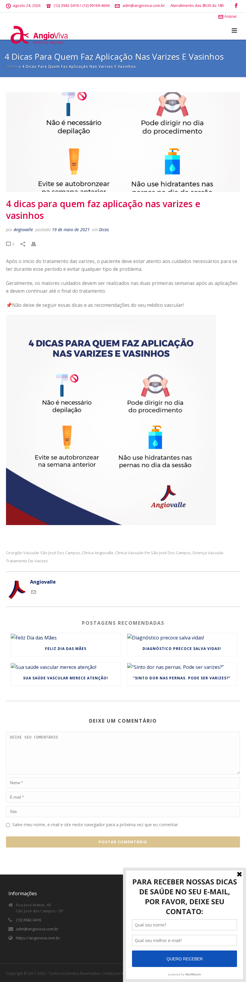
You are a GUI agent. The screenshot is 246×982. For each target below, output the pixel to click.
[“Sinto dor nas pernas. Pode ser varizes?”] (182, 667)
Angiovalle (23, 229)
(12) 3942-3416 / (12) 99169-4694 (82, 5)
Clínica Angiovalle (97, 553)
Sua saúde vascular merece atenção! (65, 678)
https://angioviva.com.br (38, 938)
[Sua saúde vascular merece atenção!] (66, 667)
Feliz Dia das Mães (65, 648)
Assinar (230, 16)
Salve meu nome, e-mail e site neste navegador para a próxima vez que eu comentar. (95, 824)
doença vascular (208, 553)
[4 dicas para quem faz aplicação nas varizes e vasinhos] (123, 142)
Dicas (104, 229)
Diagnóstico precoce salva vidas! (181, 648)
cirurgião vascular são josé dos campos (43, 553)
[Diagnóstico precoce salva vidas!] (182, 637)
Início (12, 66)
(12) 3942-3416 (28, 920)
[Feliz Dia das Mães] (66, 637)
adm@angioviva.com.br (143, 5)
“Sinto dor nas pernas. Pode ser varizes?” (181, 678)
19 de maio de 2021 (71, 229)
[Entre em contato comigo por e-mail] (33, 592)
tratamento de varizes (27, 561)
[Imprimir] (36, 244)
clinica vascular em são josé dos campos (153, 553)
